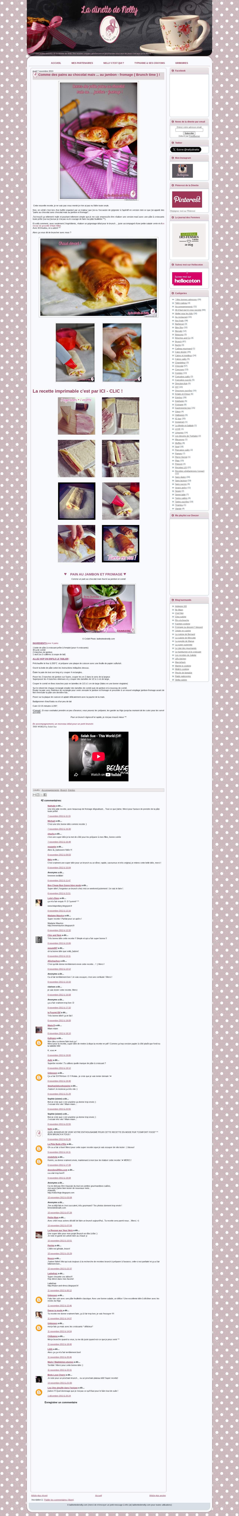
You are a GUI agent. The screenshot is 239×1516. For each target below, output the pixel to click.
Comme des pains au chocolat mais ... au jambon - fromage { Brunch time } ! (99, 75)
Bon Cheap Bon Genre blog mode (64, 885)
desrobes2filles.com (57, 1170)
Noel (177, 446)
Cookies (179, 373)
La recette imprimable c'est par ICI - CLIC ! (78, 391)
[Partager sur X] (41, 795)
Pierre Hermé (181, 457)
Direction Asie (181, 383)
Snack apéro (181, 488)
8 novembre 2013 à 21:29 (59, 1094)
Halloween (179, 415)
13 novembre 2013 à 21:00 (60, 1383)
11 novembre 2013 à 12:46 (60, 1305)
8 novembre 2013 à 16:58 (59, 995)
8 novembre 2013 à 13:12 (59, 969)
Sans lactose (181, 480)
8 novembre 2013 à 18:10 (59, 1033)
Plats (177, 460)
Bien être (179, 327)
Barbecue (179, 324)
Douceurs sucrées (183, 390)
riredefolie (53, 1157)
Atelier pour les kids (184, 313)
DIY (177, 387)
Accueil (98, 1495)
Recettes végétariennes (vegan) (189, 471)
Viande (178, 508)
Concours (179, 369)
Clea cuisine (180, 617)
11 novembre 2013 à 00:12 (60, 1290)
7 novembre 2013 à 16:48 (59, 842)
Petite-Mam (53, 1217)
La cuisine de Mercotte (185, 638)
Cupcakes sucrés (183, 380)
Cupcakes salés (182, 376)
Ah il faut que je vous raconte (188, 310)
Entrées (71, 790)
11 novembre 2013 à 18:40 (60, 1344)
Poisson (178, 464)
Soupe (178, 491)
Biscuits (178, 331)
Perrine (51, 1245)
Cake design (181, 352)
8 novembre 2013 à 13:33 (59, 982)
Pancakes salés (182, 450)
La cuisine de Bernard (185, 634)
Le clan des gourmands (185, 648)
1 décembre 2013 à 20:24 (59, 1396)
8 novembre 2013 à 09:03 (59, 855)
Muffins (178, 443)
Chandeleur (180, 362)
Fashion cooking (182, 624)
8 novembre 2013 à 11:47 (59, 880)
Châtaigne (53, 1336)
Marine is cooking (183, 666)
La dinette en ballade (184, 425)
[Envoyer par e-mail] (34, 795)
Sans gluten (180, 477)
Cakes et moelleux (183, 355)
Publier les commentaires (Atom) (59, 1500)
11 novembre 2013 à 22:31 (60, 1370)
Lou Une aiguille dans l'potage (63, 1388)
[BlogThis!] (38, 795)
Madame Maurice (56, 915)
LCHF (178, 429)
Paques (178, 453)
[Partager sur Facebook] (45, 795)
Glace (178, 411)
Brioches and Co (182, 338)
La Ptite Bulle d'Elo (57, 1144)
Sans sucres (181, 484)
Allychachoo (54, 961)
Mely (50, 859)
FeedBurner (194, 136)
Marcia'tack (180, 662)
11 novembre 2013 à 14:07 (60, 1318)
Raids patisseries (183, 676)
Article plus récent (39, 1495)
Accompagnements (50, 790)
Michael (51, 821)
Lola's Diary (53, 898)
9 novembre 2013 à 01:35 (59, 1139)
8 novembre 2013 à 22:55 (59, 1109)
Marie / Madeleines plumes (60, 1362)
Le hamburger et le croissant (188, 652)
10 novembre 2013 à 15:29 (60, 1253)
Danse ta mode (55, 1310)
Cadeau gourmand (183, 348)
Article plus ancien (157, 1495)
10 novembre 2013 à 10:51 (60, 1240)
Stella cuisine (181, 680)
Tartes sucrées (182, 502)
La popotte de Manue (184, 641)
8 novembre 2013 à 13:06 (59, 943)
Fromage (179, 404)
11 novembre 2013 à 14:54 (60, 1331)
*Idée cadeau (181, 303)
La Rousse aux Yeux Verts (60, 1230)
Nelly (50, 1129)
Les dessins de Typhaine (186, 436)
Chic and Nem (54, 935)
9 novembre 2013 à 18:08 (59, 1178)
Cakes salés (181, 359)
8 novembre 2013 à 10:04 (59, 867)
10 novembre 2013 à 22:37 (60, 1269)
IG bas (178, 418)
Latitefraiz (53, 1273)
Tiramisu (179, 505)
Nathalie (52, 806)
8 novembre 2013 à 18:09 (59, 1020)
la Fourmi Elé (54, 1012)
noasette (52, 847)
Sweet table (180, 494)
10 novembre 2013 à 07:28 (60, 1212)
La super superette (183, 645)
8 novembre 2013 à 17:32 (59, 1007)
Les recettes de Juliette (185, 655)
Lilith (50, 1349)
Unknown (52, 1073)
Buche (178, 345)
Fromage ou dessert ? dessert (189, 627)
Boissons (179, 334)
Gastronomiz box (183, 408)
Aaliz (50, 1060)
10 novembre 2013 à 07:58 (60, 1225)
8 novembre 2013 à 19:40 (59, 1081)
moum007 (52, 948)
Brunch (63, 790)
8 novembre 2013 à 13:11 (59, 956)
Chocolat (179, 366)
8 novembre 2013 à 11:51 (59, 893)
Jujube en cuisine (183, 631)
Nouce (51, 1258)
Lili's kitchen (180, 659)
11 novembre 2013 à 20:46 (60, 1357)
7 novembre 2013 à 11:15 (59, 816)
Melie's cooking (182, 669)
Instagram (179, 422)
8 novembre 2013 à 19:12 (59, 1068)
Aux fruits (179, 320)
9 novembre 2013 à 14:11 (59, 1152)
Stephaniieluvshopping (59, 1086)
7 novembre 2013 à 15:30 (59, 829)
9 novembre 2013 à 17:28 (59, 1165)
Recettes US (181, 467)
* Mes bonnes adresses (186, 299)
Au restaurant (181, 317)
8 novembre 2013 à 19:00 (59, 1055)
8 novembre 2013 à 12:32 (59, 930)
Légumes (179, 432)
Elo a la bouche (182, 620)
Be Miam (179, 610)
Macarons (179, 439)
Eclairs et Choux (182, 394)
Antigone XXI (181, 606)
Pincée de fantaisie (183, 673)
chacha (51, 834)
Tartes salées (181, 498)
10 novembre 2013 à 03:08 (60, 1197)
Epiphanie (179, 401)
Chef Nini (179, 613)
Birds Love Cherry (56, 1375)
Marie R (51, 1025)
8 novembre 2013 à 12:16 (59, 911)
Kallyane (52, 1038)
